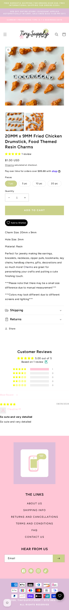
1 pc (11, 183)
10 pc (39, 183)
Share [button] (12, 328)
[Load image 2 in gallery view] (34, 122)
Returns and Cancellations (34, 516)
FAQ (34, 530)
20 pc (54, 183)
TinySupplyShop (29, 600)
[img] (8, 404)
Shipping (9, 165)
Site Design (52, 600)
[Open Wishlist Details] (60, 596)
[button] (5, 34)
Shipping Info (34, 510)
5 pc (24, 183)
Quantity (9, 191)
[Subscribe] (58, 558)
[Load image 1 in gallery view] (15, 122)
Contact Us (34, 536)
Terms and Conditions (34, 523)
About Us (34, 503)
